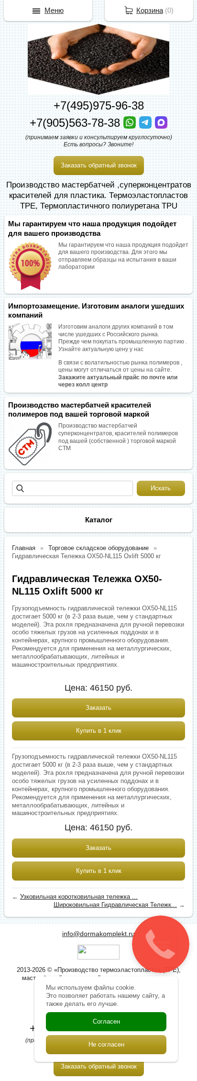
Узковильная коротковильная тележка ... (79, 896)
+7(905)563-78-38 (76, 122)
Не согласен (106, 1044)
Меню (54, 10)
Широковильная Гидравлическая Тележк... (115, 904)
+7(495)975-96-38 (99, 105)
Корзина (149, 10)
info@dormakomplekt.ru (98, 934)
